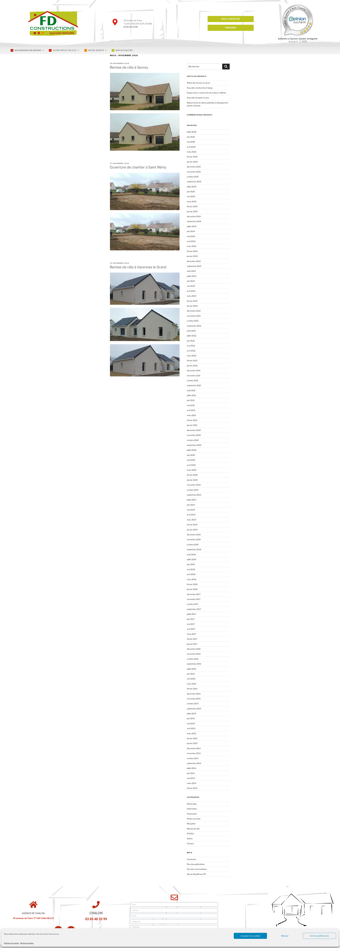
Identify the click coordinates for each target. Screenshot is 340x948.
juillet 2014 (191, 768)
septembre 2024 (194, 221)
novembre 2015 (194, 699)
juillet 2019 (191, 500)
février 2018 (192, 584)
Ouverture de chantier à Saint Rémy (138, 167)
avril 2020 (191, 465)
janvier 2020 (192, 480)
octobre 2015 (192, 703)
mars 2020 (191, 470)
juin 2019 (191, 505)
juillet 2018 (191, 559)
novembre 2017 (193, 599)
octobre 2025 (193, 177)
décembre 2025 (194, 167)
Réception (191, 823)
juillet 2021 (191, 395)
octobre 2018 (192, 544)
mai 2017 (191, 624)
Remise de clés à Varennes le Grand (138, 267)
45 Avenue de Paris (133, 20)
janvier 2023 (192, 306)
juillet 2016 (191, 669)
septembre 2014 (194, 763)
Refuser (285, 936)
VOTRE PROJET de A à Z (64, 50)
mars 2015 (191, 733)
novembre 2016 (194, 654)
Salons (190, 838)
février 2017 (192, 639)
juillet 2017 (191, 614)
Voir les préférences (319, 936)
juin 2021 (191, 400)
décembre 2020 (194, 430)
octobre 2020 (193, 440)
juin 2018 (191, 564)
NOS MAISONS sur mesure (28, 50)
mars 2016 (191, 684)
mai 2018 (191, 569)
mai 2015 (191, 723)
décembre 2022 (194, 311)
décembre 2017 (193, 594)
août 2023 (191, 271)
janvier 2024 (192, 256)
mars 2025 (191, 201)
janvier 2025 (192, 211)
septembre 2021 (194, 385)
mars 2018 (191, 579)
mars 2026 (191, 152)
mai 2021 (191, 405)
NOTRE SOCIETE (96, 50)
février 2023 (192, 301)
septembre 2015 (194, 708)
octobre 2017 (192, 604)
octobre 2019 (192, 490)
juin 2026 (191, 137)
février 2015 (192, 738)
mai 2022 (191, 345)
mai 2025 (191, 196)
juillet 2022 (191, 336)
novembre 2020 (194, 435)
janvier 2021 (192, 425)
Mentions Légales (27, 943)
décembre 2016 (194, 649)
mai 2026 (191, 142)
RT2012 (190, 833)
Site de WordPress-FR (196, 874)
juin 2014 (191, 773)
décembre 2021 (193, 370)
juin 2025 (191, 191)
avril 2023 (191, 291)
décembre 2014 (194, 748)
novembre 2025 (194, 172)
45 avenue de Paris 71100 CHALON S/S (33, 918)
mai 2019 (191, 510)
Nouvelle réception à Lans (198, 98)
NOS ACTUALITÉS (124, 50)
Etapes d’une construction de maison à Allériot (206, 93)
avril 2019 (191, 514)
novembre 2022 (194, 316)
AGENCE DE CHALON (33, 913)
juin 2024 (191, 231)
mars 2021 (191, 415)
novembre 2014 (194, 753)
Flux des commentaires (197, 869)
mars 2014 (191, 783)
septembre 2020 (194, 445)
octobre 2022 (192, 321)
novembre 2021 (193, 375)
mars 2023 (191, 296)
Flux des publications (196, 864)
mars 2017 (191, 634)
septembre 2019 (194, 495)
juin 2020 (191, 455)
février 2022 (192, 360)
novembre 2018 (194, 539)
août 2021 (191, 390)
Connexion (191, 859)
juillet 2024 (191, 226)
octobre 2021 (192, 380)
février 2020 (192, 475)
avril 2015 (191, 728)
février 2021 (192, 420)
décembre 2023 (194, 261)
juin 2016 (191, 674)
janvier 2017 (192, 644)
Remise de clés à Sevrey (129, 67)
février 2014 (192, 788)
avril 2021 (191, 410)
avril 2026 (191, 147)
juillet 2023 (191, 276)
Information (192, 809)
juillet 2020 (191, 450)
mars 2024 (191, 246)
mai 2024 (191, 236)
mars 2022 (191, 355)
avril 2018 (191, 574)
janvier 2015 (192, 743)
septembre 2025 (194, 181)
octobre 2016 (192, 659)
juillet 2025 (191, 186)
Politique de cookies (11, 943)
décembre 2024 (194, 216)
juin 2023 (191, 281)
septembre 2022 (194, 326)
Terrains (190, 843)
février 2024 (192, 251)
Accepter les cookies (250, 936)
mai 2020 (191, 460)
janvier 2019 (192, 530)
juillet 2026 (191, 132)
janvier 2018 (192, 589)
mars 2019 (191, 520)
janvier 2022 (192, 365)
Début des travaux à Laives (198, 83)
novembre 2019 (194, 485)
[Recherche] (226, 66)
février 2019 (192, 524)
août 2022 (191, 331)
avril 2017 (191, 629)
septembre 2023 (194, 266)
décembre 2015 (194, 694)
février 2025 (192, 206)
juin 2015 (191, 718)
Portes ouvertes (193, 819)
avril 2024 (191, 241)
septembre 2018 (194, 549)
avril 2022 (191, 351)
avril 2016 (191, 679)
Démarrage (192, 804)
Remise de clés (193, 829)
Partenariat (192, 814)
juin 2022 (191, 341)
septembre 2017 (194, 609)
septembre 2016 (194, 664)
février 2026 (192, 157)
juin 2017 (191, 619)
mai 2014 (191, 778)
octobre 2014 (192, 758)
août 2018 (191, 554)
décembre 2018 (194, 534)
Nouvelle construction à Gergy (199, 88)
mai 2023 (191, 286)
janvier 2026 (192, 162)
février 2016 (192, 689)
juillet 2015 (191, 713)
